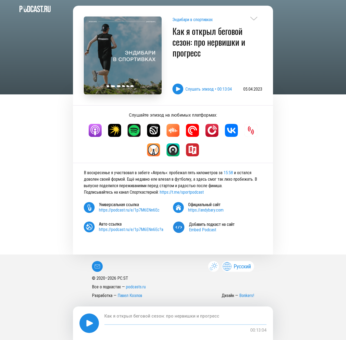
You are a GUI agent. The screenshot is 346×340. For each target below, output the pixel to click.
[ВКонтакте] (231, 130)
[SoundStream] (250, 130)
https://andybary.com (206, 210)
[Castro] (173, 149)
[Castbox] (173, 130)
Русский (242, 266)
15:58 (228, 172)
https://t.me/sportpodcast (182, 192)
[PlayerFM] (211, 130)
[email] (97, 266)
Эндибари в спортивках (192, 19)
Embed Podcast (202, 229)
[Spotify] (134, 130)
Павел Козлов (130, 295)
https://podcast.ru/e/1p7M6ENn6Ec (129, 210)
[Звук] (153, 130)
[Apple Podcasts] (95, 130)
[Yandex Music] (114, 130)
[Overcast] (153, 149)
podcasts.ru (136, 286)
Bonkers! (246, 295)
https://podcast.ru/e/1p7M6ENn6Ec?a (131, 229)
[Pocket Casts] (192, 130)
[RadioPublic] (192, 149)
